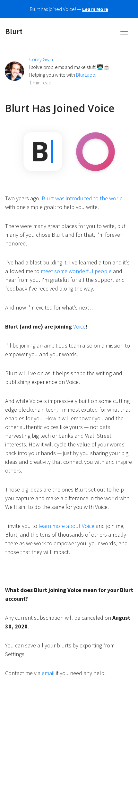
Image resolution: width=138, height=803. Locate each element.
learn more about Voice (66, 526)
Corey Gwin (41, 59)
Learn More (95, 9)
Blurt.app (85, 75)
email (48, 673)
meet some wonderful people (76, 271)
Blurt (13, 31)
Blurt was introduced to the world (82, 198)
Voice (79, 326)
